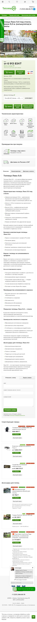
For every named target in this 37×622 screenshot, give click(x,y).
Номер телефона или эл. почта (12, 390)
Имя (5, 383)
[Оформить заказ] (33, 1)
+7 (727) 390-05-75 (26, 9)
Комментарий (7, 396)
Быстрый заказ (17, 437)
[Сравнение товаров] (25, 1)
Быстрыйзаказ (20, 72)
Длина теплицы (9, 95)
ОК (33, 617)
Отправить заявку (10, 410)
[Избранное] (17, 1)
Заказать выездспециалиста (28, 106)
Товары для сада (14, 15)
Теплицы (4, 15)
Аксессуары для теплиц (28, 15)
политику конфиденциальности (17, 415)
